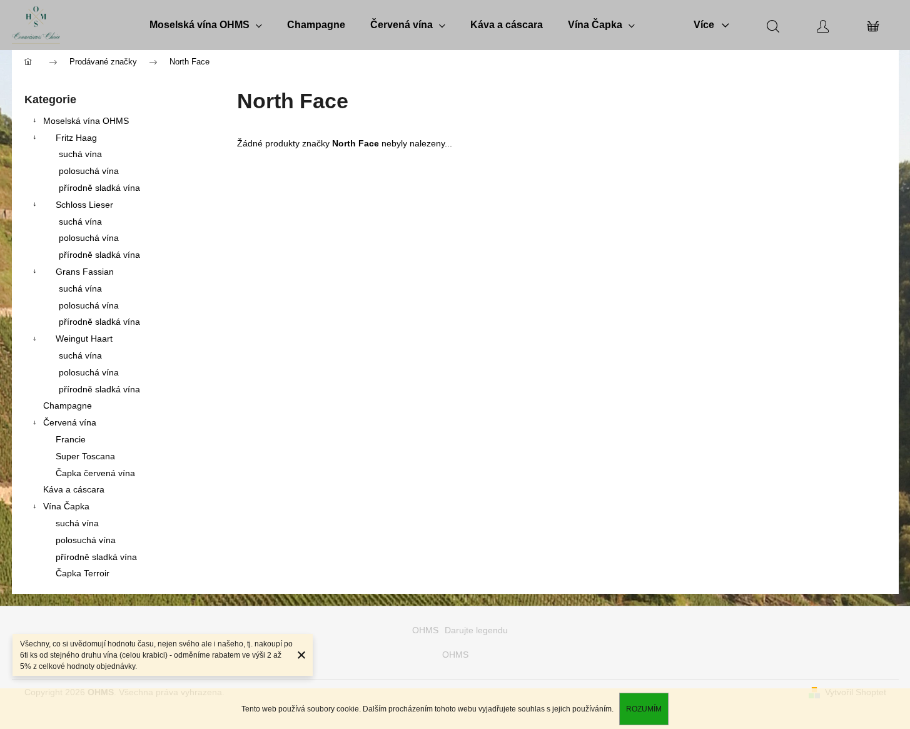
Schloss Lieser (84, 205)
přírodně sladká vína (99, 188)
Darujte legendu (476, 630)
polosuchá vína (89, 171)
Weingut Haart (84, 339)
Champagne (67, 405)
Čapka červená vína (95, 473)
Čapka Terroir (82, 573)
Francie (71, 439)
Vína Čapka (66, 506)
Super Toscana (85, 456)
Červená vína (69, 422)
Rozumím (644, 709)
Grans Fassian (85, 272)
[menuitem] (206, 25)
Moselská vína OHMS (86, 121)
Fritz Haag (76, 138)
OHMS (425, 630)
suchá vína (80, 154)
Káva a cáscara (73, 489)
